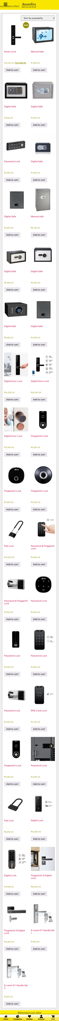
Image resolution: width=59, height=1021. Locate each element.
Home (6, 1019)
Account (41, 1019)
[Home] (5, 1016)
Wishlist (29, 1019)
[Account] (41, 1016)
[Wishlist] (29, 1016)
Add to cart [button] (12, 70)
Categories (17, 1019)
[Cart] (53, 1016)
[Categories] (17, 1016)
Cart (53, 1019)
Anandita (29, 4)
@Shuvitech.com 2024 (29, 1012)
